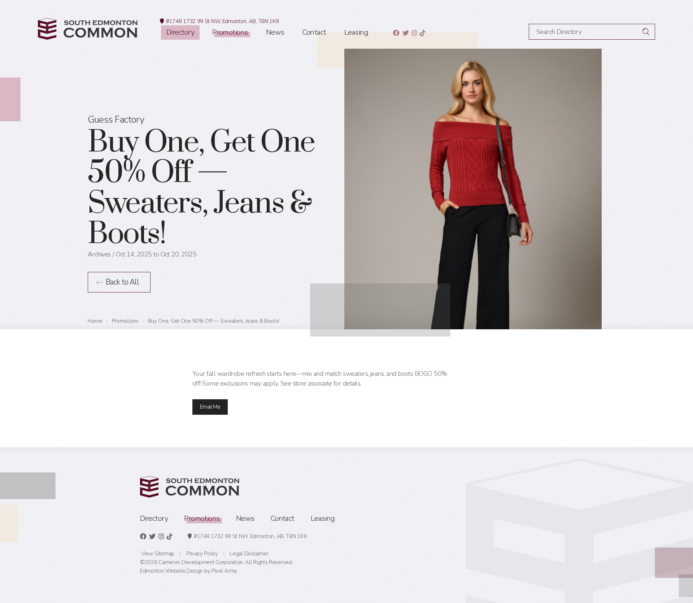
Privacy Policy (202, 553)
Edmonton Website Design (171, 571)
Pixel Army (224, 571)
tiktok (422, 33)
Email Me (210, 406)
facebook (396, 33)
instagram (414, 33)
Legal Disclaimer (249, 553)
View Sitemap (157, 553)
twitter (405, 33)
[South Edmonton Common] (88, 29)
